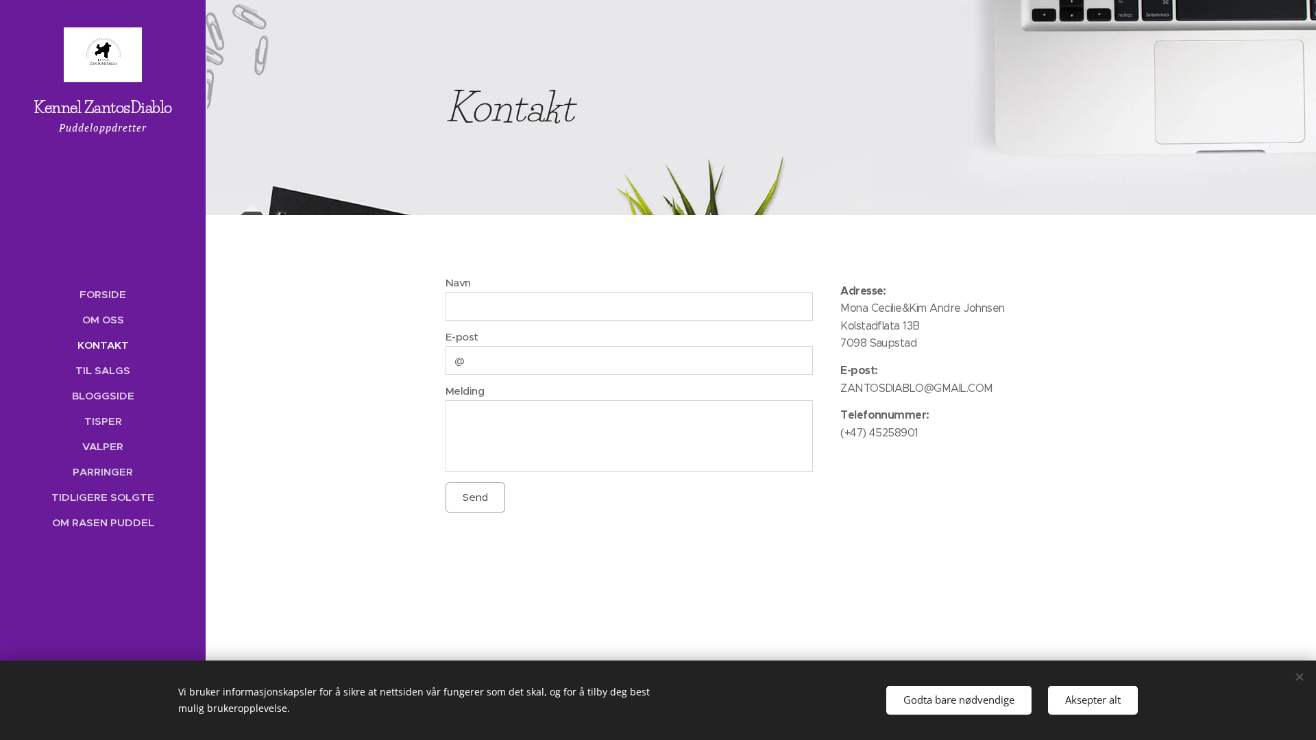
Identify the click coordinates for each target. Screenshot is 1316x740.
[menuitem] (103, 294)
